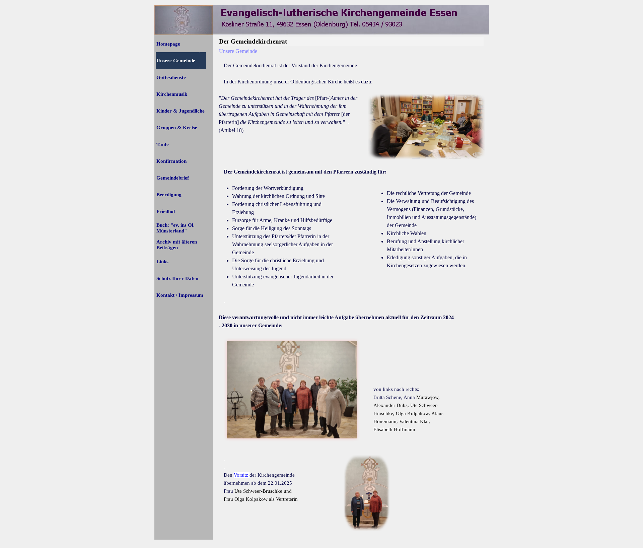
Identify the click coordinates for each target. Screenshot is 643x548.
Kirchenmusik (171, 94)
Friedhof (165, 211)
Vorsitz (241, 475)
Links (162, 261)
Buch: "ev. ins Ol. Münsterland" (175, 227)
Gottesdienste (171, 77)
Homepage (168, 44)
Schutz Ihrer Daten (177, 278)
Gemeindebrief (172, 178)
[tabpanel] (351, 74)
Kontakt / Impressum (179, 295)
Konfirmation (171, 161)
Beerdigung (169, 194)
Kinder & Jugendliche (180, 111)
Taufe (162, 144)
